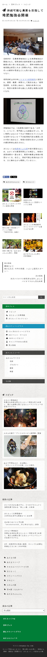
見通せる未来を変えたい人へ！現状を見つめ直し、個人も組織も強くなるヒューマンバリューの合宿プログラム (23, 403)
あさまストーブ (13, 562)
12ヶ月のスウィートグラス (19, 331)
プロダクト (14, 365)
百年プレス (15, 4)
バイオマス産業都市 (27, 79)
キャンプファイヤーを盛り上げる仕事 (33, 227)
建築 (11, 368)
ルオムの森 (11, 585)
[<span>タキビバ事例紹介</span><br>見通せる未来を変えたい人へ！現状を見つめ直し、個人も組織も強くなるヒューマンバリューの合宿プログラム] (20, 417)
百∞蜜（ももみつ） (15, 589)
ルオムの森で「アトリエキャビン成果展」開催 (22, 433)
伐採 (11, 361)
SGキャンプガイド (16, 338)
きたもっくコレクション (18, 318)
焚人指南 (12, 345)
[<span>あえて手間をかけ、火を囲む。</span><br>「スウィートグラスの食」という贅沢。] (20, 477)
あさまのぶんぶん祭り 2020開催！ (32, 255)
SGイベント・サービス (18, 335)
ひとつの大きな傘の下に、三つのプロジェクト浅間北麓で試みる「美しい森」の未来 (23, 506)
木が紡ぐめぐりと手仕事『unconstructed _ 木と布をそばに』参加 (21, 523)
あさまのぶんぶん (12, 182)
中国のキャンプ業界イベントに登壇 (33, 202)
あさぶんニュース (13, 353)
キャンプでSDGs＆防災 (18, 342)
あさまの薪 (11, 558)
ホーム (5, 4)
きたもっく (30, 182)
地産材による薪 (21, 149)
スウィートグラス (14, 576)
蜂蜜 (11, 371)
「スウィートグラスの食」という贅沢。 (20, 464)
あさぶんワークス (13, 358)
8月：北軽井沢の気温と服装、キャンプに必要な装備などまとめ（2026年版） (23, 545)
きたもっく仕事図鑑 (17, 315)
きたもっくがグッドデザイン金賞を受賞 (11, 205)
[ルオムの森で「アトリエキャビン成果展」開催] (20, 445)
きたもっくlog (9, 618)
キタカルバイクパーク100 (18, 567)
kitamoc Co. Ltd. (27, 646)
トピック (27, 4)
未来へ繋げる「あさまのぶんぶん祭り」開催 (11, 252)
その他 (8, 381)
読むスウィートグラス (15, 326)
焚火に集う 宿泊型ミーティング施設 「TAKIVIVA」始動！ (11, 230)
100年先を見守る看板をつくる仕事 (18, 515)
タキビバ (10, 580)
